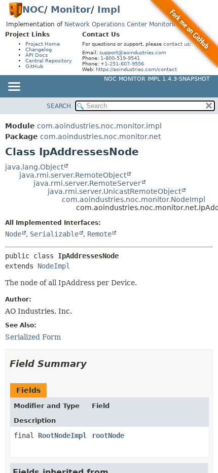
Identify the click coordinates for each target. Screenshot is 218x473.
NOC (33, 9)
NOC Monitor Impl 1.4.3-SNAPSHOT (157, 79)
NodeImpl (54, 266)
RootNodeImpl (62, 435)
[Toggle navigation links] (13, 87)
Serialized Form (33, 337)
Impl (108, 9)
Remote (99, 234)
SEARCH (59, 106)
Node (13, 234)
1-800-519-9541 (120, 58)
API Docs (36, 55)
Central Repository (48, 60)
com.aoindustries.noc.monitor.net (100, 136)
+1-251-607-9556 (122, 63)
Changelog (38, 49)
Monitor (71, 9)
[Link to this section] (94, 363)
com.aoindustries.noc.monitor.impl (99, 126)
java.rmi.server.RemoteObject (72, 175)
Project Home (42, 44)
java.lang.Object (34, 167)
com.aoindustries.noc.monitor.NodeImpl (133, 199)
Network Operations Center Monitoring (122, 24)
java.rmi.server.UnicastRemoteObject (114, 191)
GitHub (34, 66)
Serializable (54, 234)
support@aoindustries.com (132, 52)
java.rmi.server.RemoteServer (87, 183)
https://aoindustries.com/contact (136, 69)
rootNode (108, 435)
